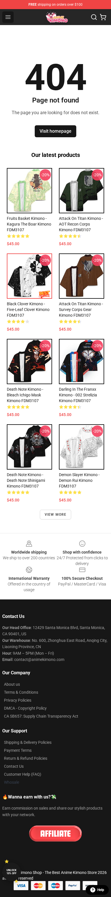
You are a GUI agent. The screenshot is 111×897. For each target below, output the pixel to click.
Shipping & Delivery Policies (28, 742)
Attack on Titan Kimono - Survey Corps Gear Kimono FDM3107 (81, 310)
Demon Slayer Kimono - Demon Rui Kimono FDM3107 (79, 480)
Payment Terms (18, 750)
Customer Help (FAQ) (22, 774)
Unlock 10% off (12, 872)
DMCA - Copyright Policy (25, 708)
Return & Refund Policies (25, 758)
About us (12, 684)
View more (56, 515)
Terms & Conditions (21, 692)
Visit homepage (55, 131)
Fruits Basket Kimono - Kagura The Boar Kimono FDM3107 (29, 224)
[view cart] (103, 17)
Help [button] (100, 890)
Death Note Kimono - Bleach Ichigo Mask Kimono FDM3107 (25, 395)
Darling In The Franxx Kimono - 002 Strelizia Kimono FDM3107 (78, 395)
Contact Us (14, 766)
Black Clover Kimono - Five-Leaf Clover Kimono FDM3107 (28, 310)
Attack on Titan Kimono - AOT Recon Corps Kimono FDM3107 (81, 224)
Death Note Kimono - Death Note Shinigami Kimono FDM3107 (26, 480)
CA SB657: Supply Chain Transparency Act (41, 716)
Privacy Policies (17, 700)
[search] (94, 17)
